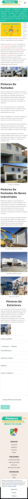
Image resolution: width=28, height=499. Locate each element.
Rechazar (14, 492)
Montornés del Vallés (14, 467)
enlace (21, 93)
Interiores (14, 450)
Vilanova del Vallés (14, 462)
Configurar (14, 495)
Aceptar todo (14, 489)
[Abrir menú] (24, 2)
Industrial (14, 444)
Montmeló (14, 465)
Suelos (14, 452)
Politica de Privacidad (15, 399)
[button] (2, 329)
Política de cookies (12, 486)
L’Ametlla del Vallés (14, 460)
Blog (14, 477)
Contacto (14, 475)
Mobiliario (14, 447)
